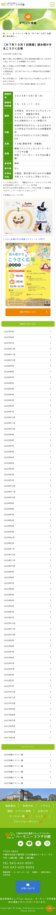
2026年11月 (9, 354)
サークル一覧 (17, 816)
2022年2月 (9, 680)
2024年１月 (9, 549)
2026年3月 (9, 400)
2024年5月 (9, 526)
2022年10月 (9, 634)
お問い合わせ (28, 888)
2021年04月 (9, 737)
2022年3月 (9, 675)
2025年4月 (9, 463)
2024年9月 (9, 503)
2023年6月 (9, 589)
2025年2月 (9, 474)
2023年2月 (9, 612)
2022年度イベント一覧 (13, 777)
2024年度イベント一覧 (13, 766)
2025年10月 (9, 429)
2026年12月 (9, 349)
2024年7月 (9, 514)
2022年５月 (9, 663)
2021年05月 (9, 732)
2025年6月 (9, 451)
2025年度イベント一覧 (13, 760)
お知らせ (43, 811)
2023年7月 (9, 583)
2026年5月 (9, 389)
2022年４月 (9, 669)
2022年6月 (9, 657)
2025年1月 (9, 480)
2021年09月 (9, 709)
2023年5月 (9, 594)
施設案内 (10, 806)
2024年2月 (9, 543)
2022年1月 (9, 686)
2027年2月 (9, 337)
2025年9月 (9, 434)
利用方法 (28, 806)
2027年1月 (9, 343)
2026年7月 (9, 377)
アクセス (45, 806)
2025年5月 (9, 457)
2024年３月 (9, 537)
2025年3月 (9, 469)
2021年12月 (9, 692)
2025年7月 (9, 446)
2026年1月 (9, 411)
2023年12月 (9, 554)
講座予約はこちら (28, 312)
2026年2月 (9, 406)
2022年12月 (9, 623)
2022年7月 (9, 652)
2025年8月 (9, 440)
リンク (39, 816)
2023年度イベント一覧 (13, 772)
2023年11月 (9, 560)
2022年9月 (9, 640)
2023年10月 (9, 566)
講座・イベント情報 (19, 811)
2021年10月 (9, 703)
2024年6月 (9, 520)
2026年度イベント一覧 (13, 754)
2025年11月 (9, 423)
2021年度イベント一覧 (13, 783)
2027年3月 (9, 331)
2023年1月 (9, 617)
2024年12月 (9, 486)
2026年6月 (9, 383)
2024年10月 (9, 497)
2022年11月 (9, 629)
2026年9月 (9, 366)
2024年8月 (9, 509)
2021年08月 (9, 715)
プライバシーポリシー (26, 821)
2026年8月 (9, 371)
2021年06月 (9, 726)
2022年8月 (9, 646)
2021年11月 (9, 697)
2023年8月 (9, 577)
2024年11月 (9, 492)
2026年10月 (9, 360)
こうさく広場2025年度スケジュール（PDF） (24, 239)
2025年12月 (9, 417)
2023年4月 (9, 600)
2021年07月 (9, 720)
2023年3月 (9, 606)
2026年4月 (9, 394)
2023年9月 (9, 572)
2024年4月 (9, 532)
